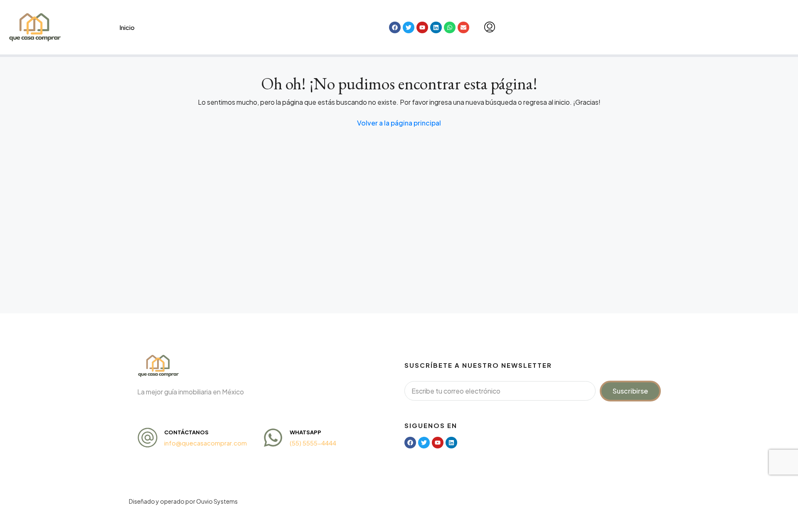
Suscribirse (630, 390)
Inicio (127, 27)
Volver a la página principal (399, 122)
